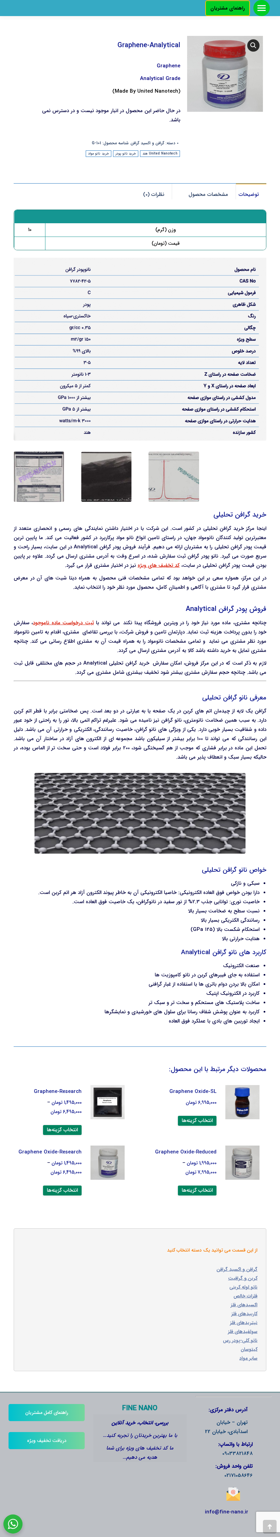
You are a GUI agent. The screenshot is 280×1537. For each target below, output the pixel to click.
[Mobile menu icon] (261, 8)
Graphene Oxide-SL (192, 1091)
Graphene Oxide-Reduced (185, 1152)
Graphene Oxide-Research (50, 1152)
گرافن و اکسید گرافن (147, 143)
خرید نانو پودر (125, 153)
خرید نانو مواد (98, 153)
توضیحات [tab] (249, 194)
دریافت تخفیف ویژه (47, 1440)
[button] (253, 45)
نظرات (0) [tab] (153, 194)
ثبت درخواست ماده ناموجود (63, 623)
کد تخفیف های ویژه (159, 565)
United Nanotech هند (160, 153)
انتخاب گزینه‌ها (197, 1121)
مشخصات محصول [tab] (208, 194)
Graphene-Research (58, 1091)
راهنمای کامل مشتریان (46, 1412)
